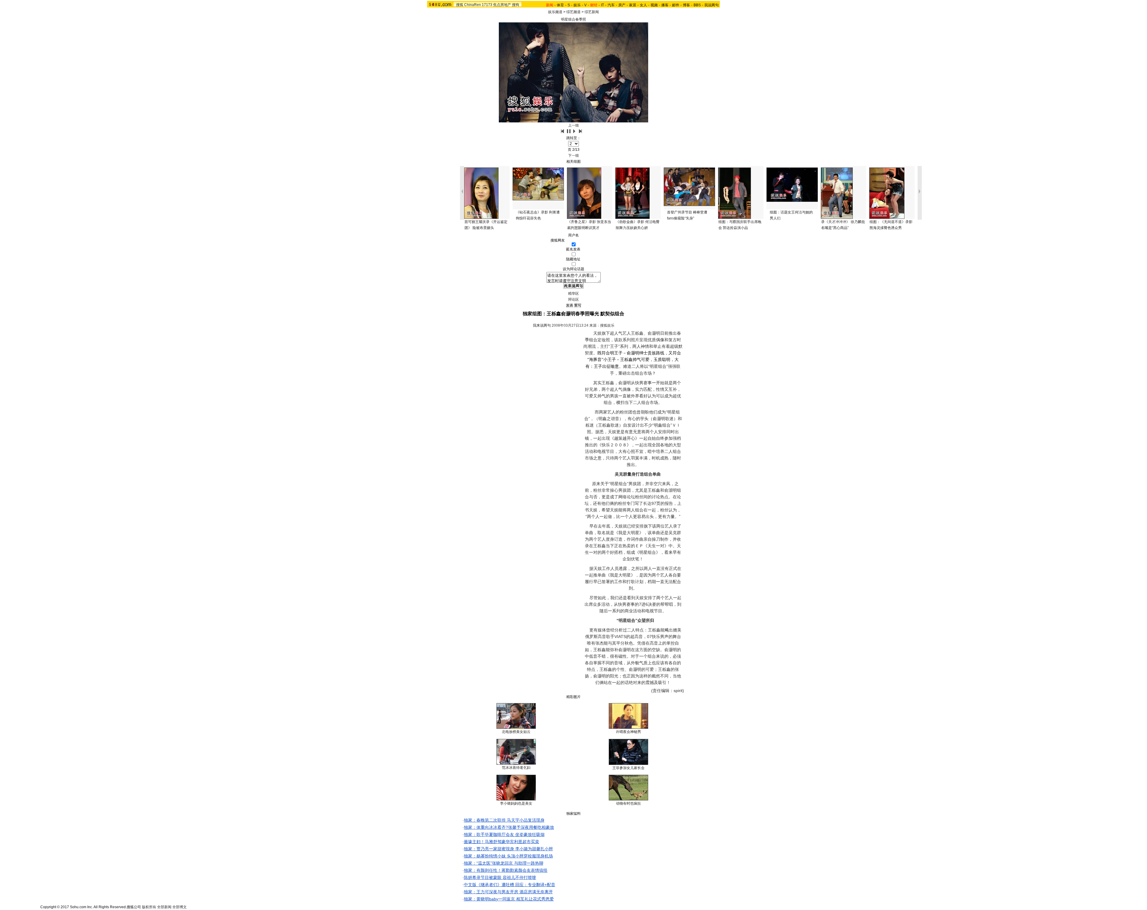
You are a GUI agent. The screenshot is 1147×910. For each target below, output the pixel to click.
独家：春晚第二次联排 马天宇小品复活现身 (504, 820)
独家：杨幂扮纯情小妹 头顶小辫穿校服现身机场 (508, 856)
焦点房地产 (502, 5)
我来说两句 (542, 325)
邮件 (675, 5)
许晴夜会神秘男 (628, 732)
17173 (487, 5)
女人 (643, 5)
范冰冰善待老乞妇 (516, 767)
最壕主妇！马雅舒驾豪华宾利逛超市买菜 (501, 841)
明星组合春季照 (573, 19)
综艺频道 (573, 12)
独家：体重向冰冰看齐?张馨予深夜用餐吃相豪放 (509, 827)
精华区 (573, 293)
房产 (621, 5)
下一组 (573, 155)
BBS (697, 5)
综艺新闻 (592, 12)
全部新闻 (164, 907)
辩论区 (573, 299)
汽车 (611, 5)
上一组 (573, 125)
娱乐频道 (555, 12)
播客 (664, 5)
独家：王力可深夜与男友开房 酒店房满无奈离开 (508, 891)
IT (602, 5)
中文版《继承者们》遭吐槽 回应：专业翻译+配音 (509, 884)
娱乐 (577, 5)
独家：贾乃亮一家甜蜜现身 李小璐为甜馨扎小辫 (508, 848)
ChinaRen (472, 5)
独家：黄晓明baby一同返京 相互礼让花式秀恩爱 (509, 899)
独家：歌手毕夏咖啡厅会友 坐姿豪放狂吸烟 (504, 834)
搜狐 (459, 5)
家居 (632, 5)
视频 (654, 5)
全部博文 (179, 907)
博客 (686, 5)
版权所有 (149, 907)
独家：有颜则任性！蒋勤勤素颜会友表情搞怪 (506, 870)
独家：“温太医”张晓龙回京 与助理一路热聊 (503, 863)
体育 (560, 5)
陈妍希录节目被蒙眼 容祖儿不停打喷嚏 (500, 877)
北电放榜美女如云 (516, 732)
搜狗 (515, 5)
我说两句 (711, 5)
